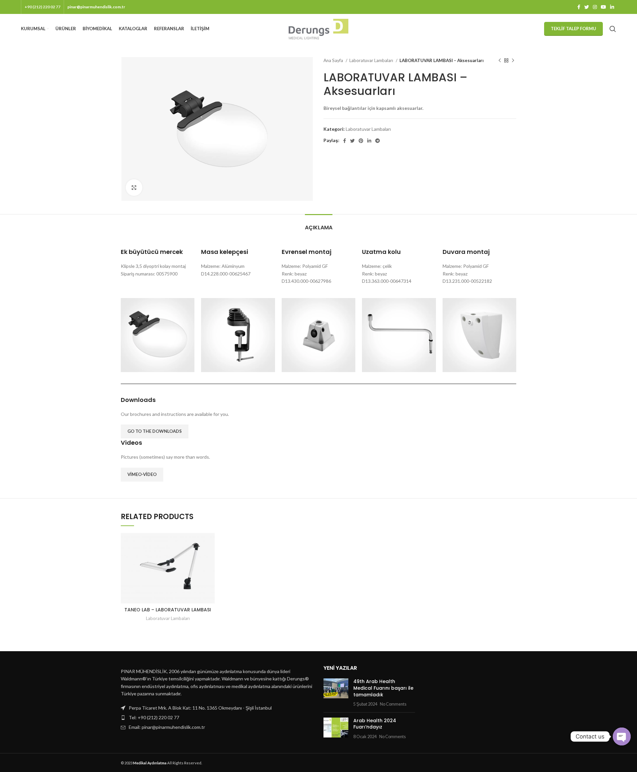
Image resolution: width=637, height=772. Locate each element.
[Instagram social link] (595, 7)
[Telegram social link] (377, 140)
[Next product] (513, 60)
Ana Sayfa (333, 60)
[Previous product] (499, 60)
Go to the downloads (154, 431)
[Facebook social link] (578, 7)
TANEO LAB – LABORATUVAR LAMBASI (167, 609)
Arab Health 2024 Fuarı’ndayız (374, 724)
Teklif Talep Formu (573, 28)
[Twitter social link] (586, 7)
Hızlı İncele (209, 543)
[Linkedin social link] (612, 7)
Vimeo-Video (142, 474)
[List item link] (217, 717)
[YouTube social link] (603, 7)
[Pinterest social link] (361, 140)
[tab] (318, 224)
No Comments (393, 704)
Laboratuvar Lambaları (371, 60)
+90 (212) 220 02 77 (42, 6)
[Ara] (612, 29)
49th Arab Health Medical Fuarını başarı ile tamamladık (383, 688)
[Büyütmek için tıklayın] (134, 187)
